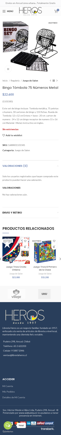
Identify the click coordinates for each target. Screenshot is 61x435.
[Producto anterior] (50, 80)
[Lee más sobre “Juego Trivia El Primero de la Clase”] (54, 247)
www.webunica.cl (28, 412)
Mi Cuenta (7, 386)
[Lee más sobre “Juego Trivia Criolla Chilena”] (25, 247)
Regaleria (15, 80)
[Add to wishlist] (25, 241)
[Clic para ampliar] (8, 69)
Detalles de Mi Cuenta (13, 397)
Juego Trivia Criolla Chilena (16, 268)
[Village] (16, 294)
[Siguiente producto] (57, 80)
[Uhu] (44, 294)
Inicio (5, 80)
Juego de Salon (30, 80)
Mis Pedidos (8, 391)
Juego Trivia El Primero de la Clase (45, 268)
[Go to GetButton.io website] (8, 432)
